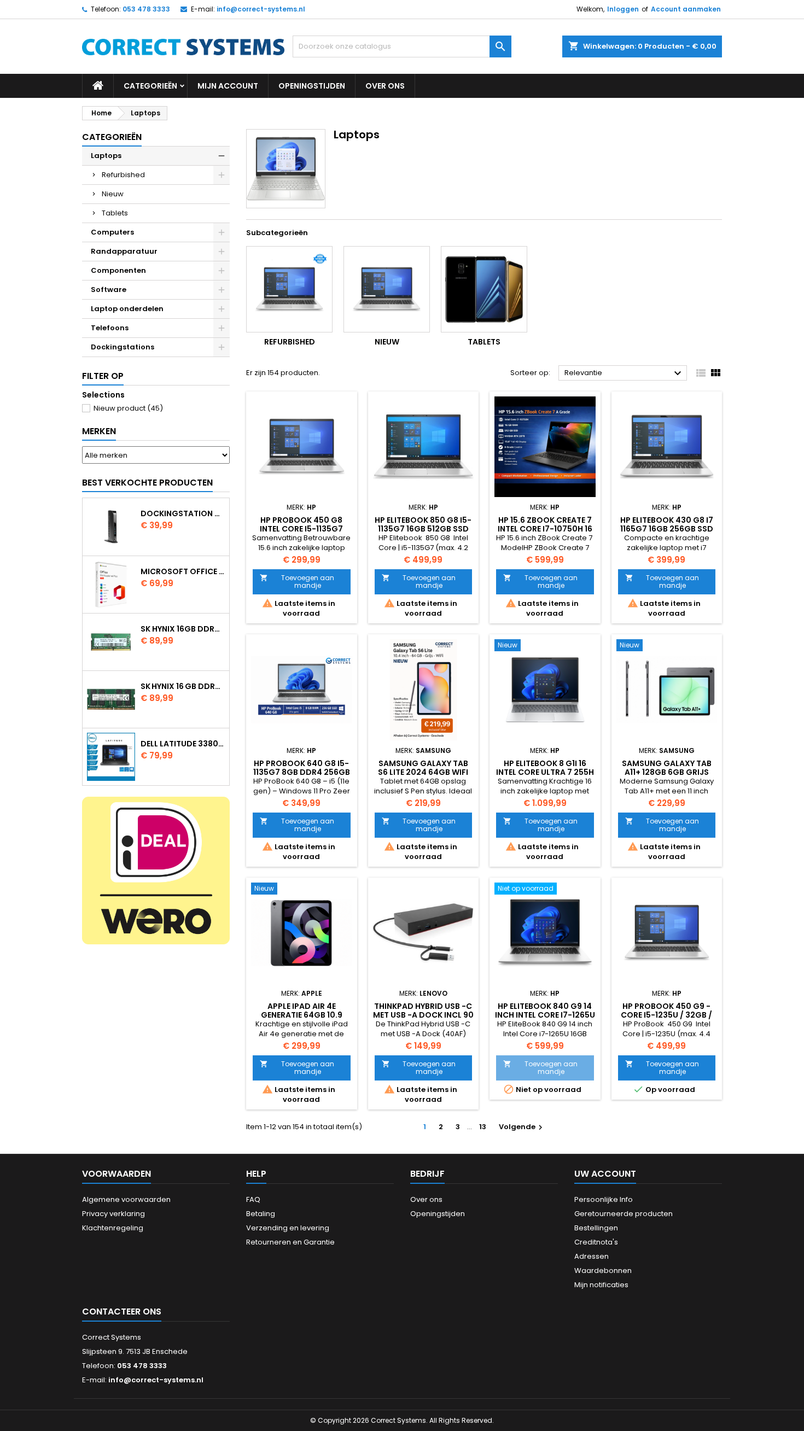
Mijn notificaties (601, 1285)
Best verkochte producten (147, 482)
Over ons (385, 85)
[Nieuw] (386, 289)
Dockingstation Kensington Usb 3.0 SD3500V (183, 513)
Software (108, 289)
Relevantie (624, 373)
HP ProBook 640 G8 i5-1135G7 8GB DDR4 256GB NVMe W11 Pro (301, 772)
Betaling (260, 1213)
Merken (99, 431)
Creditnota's (596, 1242)
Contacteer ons (121, 1311)
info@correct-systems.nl (261, 9)
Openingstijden (311, 85)
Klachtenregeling (112, 1228)
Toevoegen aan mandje (297, 581)
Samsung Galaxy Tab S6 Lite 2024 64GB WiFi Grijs (423, 772)
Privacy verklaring (113, 1213)
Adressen (591, 1256)
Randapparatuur (124, 251)
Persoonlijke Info (603, 1199)
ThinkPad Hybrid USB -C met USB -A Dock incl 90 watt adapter (423, 1015)
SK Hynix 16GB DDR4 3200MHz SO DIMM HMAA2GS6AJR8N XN (183, 628)
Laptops (106, 155)
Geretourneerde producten (623, 1213)
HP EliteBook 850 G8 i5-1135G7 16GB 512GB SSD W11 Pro (423, 529)
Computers (112, 232)
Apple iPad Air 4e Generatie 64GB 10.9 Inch (301, 1015)
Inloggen (623, 9)
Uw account (605, 1173)
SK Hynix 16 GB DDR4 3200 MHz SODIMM (183, 686)
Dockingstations (122, 347)
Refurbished (123, 175)
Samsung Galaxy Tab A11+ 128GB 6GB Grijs (667, 768)
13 (482, 1127)
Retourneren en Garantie (290, 1242)
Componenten (118, 270)
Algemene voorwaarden (126, 1199)
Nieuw (113, 194)
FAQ (253, 1199)
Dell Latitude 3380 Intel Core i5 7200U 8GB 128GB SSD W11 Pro (183, 743)
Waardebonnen (603, 1270)
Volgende (522, 1127)
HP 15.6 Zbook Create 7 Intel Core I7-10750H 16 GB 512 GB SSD (545, 529)
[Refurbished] (289, 289)
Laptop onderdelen (127, 308)
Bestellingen (596, 1228)
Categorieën (150, 85)
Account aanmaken (686, 9)
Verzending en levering (287, 1228)
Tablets (115, 213)
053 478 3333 (146, 9)
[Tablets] (484, 289)
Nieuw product (128, 408)
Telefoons (110, 328)
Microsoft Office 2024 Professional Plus (183, 571)
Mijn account (227, 85)
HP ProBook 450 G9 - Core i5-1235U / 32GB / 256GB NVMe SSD (666, 1015)
